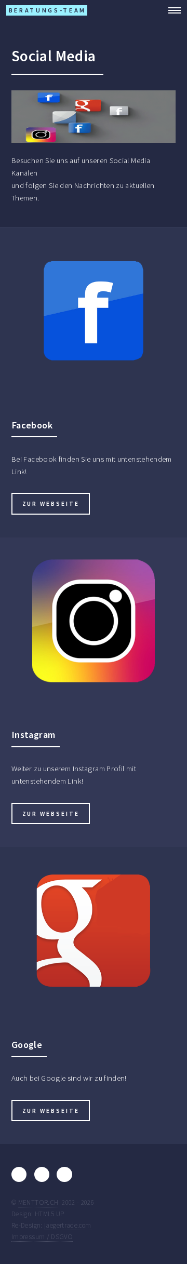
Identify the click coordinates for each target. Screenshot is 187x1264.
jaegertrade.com (67, 1225)
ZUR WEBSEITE (50, 813)
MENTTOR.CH (38, 1202)
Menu (171, 10)
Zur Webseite (50, 503)
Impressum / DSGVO (42, 1236)
